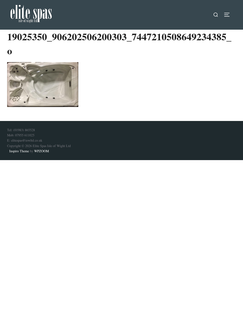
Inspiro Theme (19, 151)
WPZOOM (41, 151)
